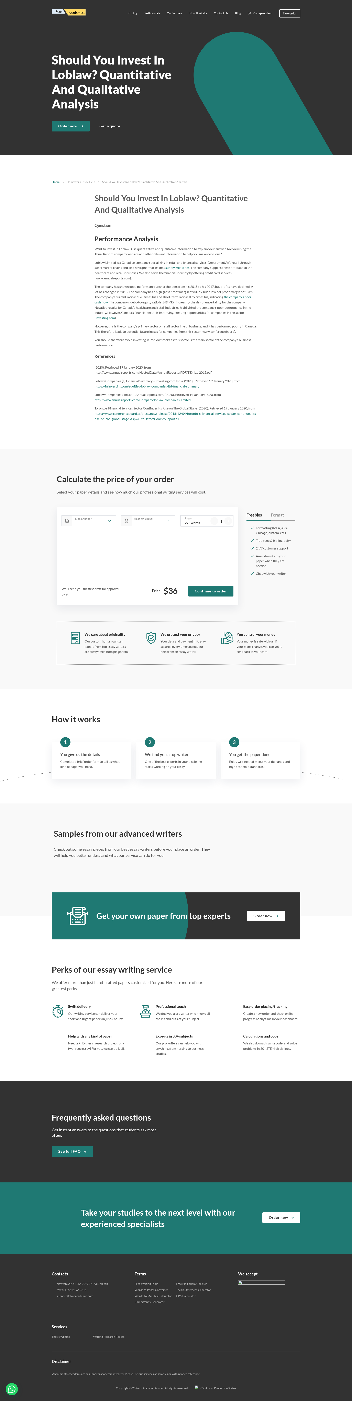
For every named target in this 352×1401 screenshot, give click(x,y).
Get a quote (109, 126)
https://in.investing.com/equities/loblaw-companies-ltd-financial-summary (147, 386)
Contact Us (221, 13)
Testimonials (152, 13)
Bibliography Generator (150, 1302)
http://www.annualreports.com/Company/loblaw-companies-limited (143, 400)
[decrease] (214, 521)
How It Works (198, 13)
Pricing (132, 13)
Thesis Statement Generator (193, 1290)
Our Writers (174, 13)
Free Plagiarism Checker (191, 1283)
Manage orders (262, 13)
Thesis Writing (61, 1336)
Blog (238, 13)
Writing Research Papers (108, 1336)
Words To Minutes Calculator (153, 1296)
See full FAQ (69, 1151)
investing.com (105, 318)
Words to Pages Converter (151, 1290)
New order (290, 13)
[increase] (228, 521)
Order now (67, 126)
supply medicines (177, 267)
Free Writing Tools (146, 1283)
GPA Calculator (186, 1296)
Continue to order (211, 591)
